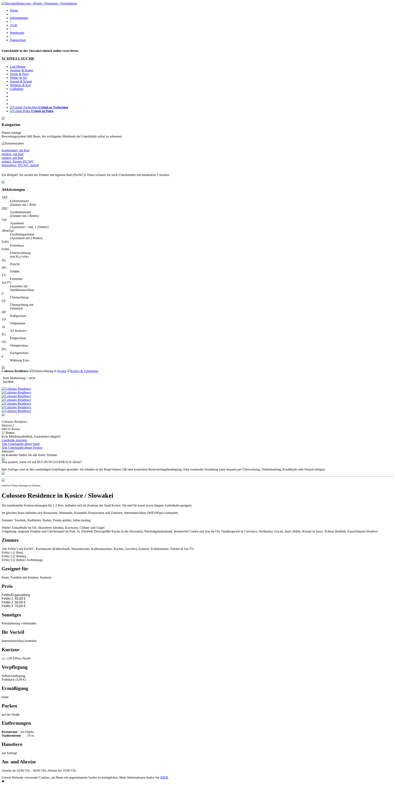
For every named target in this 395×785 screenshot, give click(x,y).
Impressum (17, 32)
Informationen (19, 18)
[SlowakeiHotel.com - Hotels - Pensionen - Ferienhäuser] (39, 3)
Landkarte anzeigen (14, 440)
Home (14, 10)
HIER (164, 777)
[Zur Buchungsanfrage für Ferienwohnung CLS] (3, 473)
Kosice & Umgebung (84, 371)
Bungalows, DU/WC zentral (20, 165)
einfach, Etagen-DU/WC (18, 161)
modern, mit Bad (12, 154)
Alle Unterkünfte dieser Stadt (21, 444)
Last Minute (18, 66)
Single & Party (19, 74)
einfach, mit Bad (12, 158)
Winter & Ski (18, 77)
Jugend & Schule (21, 81)
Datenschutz (18, 40)
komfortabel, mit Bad (15, 150)
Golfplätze (16, 89)
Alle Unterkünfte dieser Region (22, 447)
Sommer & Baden (21, 70)
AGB (13, 25)
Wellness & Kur (20, 85)
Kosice (61, 371)
